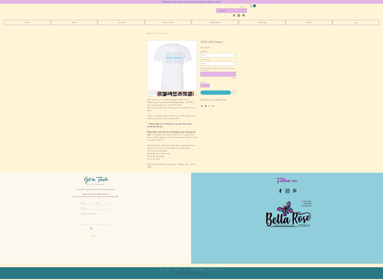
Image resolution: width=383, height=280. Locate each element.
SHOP (160, 270)
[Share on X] (213, 106)
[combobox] (218, 55)
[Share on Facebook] (202, 106)
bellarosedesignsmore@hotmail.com (95, 194)
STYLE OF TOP (205, 60)
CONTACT (177, 270)
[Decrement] (202, 85)
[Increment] (208, 85)
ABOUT (168, 270)
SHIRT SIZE (204, 52)
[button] (253, 5)
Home (149, 33)
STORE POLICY (213, 270)
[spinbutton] (205, 85)
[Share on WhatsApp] (209, 106)
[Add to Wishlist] (234, 93)
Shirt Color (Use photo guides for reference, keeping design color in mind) (217, 69)
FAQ (185, 270)
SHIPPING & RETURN (198, 270)
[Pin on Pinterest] (205, 106)
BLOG (223, 270)
